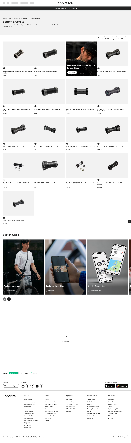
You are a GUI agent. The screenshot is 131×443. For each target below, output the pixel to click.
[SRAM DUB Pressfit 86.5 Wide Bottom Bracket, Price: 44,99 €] (49, 91)
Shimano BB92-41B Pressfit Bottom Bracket (15, 147)
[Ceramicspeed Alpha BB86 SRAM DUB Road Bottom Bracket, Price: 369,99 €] (18, 54)
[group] (65, 270)
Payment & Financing (93, 406)
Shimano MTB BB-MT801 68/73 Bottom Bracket (47, 147)
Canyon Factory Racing (30, 404)
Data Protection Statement (31, 420)
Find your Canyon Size (72, 404)
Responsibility (28, 406)
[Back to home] (65, 3)
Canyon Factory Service (51, 411)
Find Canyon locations (51, 402)
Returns (89, 411)
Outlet (109, 416)
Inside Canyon (28, 399)
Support (32, 3)
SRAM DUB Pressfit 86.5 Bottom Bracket (45, 71)
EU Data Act (27, 425)
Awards (26, 409)
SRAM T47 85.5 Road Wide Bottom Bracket (46, 183)
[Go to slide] (99, 299)
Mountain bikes (112, 404)
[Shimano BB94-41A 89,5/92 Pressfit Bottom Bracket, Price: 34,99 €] (112, 129)
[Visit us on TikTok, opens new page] (41, 386)
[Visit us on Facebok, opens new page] (23, 386)
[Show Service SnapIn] (129, 221)
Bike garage (72, 72)
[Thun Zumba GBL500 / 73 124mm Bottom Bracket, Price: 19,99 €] (81, 165)
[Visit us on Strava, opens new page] (37, 386)
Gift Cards (68, 411)
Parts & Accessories (14, 18)
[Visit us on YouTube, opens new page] (32, 386)
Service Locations (92, 402)
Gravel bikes (111, 402)
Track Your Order (91, 416)
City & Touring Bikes (113, 409)
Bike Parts (25, 18)
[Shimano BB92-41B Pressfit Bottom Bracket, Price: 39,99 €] (18, 129)
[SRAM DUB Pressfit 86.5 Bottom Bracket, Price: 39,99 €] (49, 54)
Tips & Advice (48, 409)
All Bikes (110, 418)
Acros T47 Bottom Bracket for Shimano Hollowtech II (80, 110)
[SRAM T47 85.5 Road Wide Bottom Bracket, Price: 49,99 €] (49, 165)
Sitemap (47, 420)
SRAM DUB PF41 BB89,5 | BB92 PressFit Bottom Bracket (16, 110)
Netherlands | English (120, 437)
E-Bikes (110, 406)
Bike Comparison (70, 406)
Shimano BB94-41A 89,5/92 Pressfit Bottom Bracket (111, 147)
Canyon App (48, 418)
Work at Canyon (28, 411)
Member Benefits (49, 416)
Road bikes (111, 399)
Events (47, 399)
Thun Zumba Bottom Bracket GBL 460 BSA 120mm (17, 183)
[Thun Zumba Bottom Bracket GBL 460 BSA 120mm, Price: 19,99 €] (18, 165)
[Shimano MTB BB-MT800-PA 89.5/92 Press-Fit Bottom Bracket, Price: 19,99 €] (112, 91)
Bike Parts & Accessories (115, 411)
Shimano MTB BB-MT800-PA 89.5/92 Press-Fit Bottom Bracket (110, 110)
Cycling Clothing (112, 413)
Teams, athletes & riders (51, 404)
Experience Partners (50, 413)
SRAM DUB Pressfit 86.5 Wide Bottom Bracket (47, 109)
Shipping (89, 404)
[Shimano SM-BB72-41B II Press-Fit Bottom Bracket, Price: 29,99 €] (112, 54)
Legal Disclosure (28, 418)
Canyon (5, 18)
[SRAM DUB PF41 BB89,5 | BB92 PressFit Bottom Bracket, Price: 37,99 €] (18, 91)
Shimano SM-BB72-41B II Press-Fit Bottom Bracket (111, 71)
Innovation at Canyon (30, 402)
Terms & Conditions (29, 416)
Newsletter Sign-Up (12, 386)
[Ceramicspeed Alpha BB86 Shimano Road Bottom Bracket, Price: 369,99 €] (112, 165)
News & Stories (49, 406)
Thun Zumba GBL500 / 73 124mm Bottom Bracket (80, 183)
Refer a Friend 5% (71, 409)
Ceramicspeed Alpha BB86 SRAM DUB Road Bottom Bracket (17, 72)
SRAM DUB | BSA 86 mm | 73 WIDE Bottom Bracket (80, 147)
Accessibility (27, 427)
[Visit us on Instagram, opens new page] (27, 386)
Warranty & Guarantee (93, 409)
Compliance (27, 423)
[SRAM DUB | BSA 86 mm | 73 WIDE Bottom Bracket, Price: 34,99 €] (81, 129)
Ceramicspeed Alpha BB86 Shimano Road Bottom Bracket (111, 184)
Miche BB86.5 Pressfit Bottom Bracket (13, 221)
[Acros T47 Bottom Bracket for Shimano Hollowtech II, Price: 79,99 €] (81, 91)
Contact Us (90, 418)
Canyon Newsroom (29, 413)
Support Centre (91, 399)
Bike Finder (69, 399)
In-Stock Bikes (70, 402)
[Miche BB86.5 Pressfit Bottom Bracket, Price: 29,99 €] (18, 203)
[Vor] (9, 299)
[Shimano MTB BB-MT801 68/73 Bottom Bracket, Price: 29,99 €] (49, 129)
